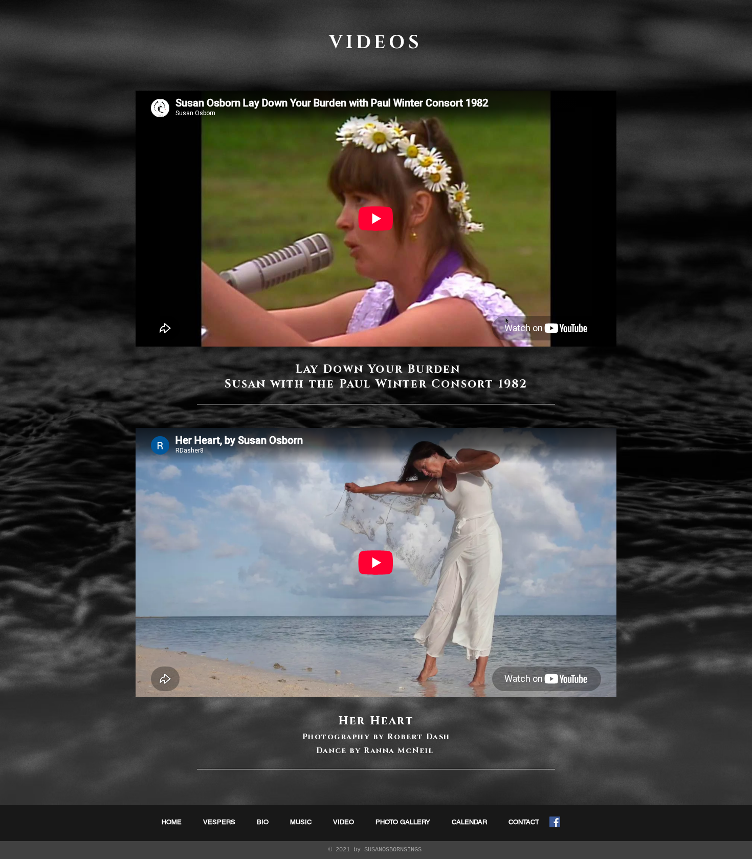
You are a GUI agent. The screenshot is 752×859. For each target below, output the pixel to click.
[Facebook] (554, 822)
